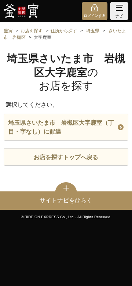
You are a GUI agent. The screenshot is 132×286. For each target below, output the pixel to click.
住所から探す (64, 30)
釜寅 (8, 30)
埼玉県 (92, 30)
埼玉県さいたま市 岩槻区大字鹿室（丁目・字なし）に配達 (61, 127)
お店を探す (32, 30)
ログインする (95, 16)
